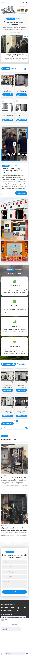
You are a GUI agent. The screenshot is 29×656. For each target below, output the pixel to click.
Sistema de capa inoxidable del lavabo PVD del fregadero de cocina (21, 412)
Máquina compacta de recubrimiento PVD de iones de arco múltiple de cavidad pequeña (7, 116)
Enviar (14, 591)
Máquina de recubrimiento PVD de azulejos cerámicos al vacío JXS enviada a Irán (14, 529)
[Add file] (2, 653)
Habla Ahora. (21, 193)
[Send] (27, 653)
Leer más (23, 488)
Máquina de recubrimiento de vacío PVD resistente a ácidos (7, 386)
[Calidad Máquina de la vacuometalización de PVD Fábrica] (14, 14)
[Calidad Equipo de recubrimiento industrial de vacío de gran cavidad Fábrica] (7, 80)
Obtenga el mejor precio (7, 94)
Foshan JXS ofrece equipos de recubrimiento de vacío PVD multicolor (21, 116)
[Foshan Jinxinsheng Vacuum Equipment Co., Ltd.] (3, 2)
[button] (2, 10)
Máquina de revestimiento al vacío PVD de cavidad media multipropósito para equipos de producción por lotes (21, 90)
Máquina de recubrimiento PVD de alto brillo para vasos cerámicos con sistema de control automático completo (7, 412)
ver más (22, 68)
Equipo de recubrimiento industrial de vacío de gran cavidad (7, 90)
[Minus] (27, 620)
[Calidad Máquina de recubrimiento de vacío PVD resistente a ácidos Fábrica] (7, 376)
